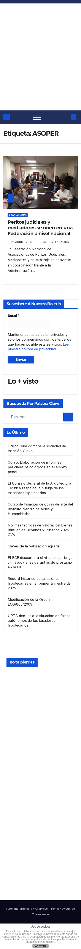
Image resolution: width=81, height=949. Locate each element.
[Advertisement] (40, 67)
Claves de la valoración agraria (34, 546)
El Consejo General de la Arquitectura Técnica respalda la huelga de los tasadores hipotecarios (39, 488)
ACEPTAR (40, 946)
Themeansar (40, 914)
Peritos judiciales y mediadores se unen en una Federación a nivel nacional (40, 227)
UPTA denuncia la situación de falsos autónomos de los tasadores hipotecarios (39, 620)
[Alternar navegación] (37, 117)
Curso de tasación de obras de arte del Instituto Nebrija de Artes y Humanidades (40, 509)
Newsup (65, 908)
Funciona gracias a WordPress (27, 908)
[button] (65, 117)
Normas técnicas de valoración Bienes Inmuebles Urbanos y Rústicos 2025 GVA (40, 530)
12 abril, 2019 (22, 242)
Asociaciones (18, 215)
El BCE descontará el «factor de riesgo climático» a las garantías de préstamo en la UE (40, 562)
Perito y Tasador (54, 242)
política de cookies (45, 939)
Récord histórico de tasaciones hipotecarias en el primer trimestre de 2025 (39, 583)
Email (14, 315)
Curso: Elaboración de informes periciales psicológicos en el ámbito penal (37, 467)
